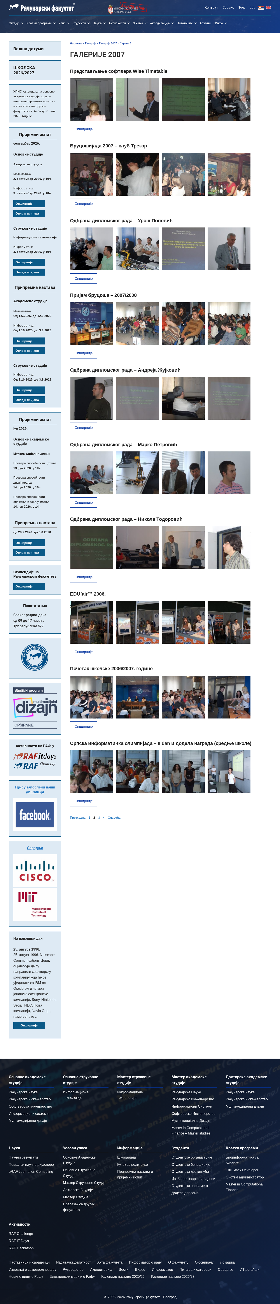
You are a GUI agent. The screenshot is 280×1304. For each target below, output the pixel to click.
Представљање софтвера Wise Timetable (118, 71)
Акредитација (160, 23)
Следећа (114, 817)
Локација (227, 1262)
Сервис (228, 7)
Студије (14, 23)
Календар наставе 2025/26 (123, 1276)
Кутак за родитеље (132, 1164)
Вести (123, 1269)
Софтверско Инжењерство (193, 1113)
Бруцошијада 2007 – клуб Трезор (108, 146)
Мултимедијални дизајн (28, 1120)
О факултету (178, 1262)
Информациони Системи (192, 1106)
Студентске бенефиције (191, 1164)
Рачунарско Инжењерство (193, 1099)
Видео (140, 1269)
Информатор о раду (145, 1262)
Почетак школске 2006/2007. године (111, 668)
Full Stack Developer (242, 1170)
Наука (97, 23)
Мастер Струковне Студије (85, 1183)
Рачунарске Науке (186, 1092)
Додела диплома (185, 1193)
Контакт (211, 7)
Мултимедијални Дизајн (191, 1120)
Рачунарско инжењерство (30, 1099)
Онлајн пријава (27, 213)
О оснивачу (204, 1262)
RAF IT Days (19, 1241)
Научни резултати (23, 1157)
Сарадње (35, 848)
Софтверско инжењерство (30, 1106)
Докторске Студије (78, 1190)
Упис (62, 23)
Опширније (84, 129)
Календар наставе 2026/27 (172, 1276)
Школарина (126, 1157)
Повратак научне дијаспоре (31, 1164)
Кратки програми (39, 23)
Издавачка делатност (73, 1262)
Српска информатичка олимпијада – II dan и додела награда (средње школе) (160, 743)
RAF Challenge (21, 1234)
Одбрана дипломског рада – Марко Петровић (123, 444)
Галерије (90, 43)
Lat (252, 7)
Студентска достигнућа (190, 1171)
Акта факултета (109, 1262)
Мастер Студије (75, 1197)
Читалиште (185, 23)
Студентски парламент (190, 1186)
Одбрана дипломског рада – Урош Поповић (121, 220)
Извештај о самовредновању (32, 1269)
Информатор (162, 1269)
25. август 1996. (26, 949)
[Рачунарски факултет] (42, 7)
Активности (117, 23)
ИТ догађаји (249, 1269)
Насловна (76, 43)
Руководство (73, 1269)
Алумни (205, 23)
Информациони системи (29, 1113)
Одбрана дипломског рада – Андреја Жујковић (125, 370)
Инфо (219, 23)
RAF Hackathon (21, 1248)
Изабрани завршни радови (193, 1179)
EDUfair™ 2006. (88, 594)
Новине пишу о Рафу (26, 1276)
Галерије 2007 (108, 43)
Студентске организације (192, 1157)
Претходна (78, 817)
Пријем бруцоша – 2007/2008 (103, 295)
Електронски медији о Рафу (72, 1276)
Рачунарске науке (23, 1092)
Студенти (79, 23)
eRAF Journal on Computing (31, 1171)
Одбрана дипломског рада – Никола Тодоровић (126, 519)
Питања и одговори (195, 1269)
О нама (138, 23)
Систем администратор (245, 1177)
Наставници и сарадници (29, 1262)
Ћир (241, 7)
